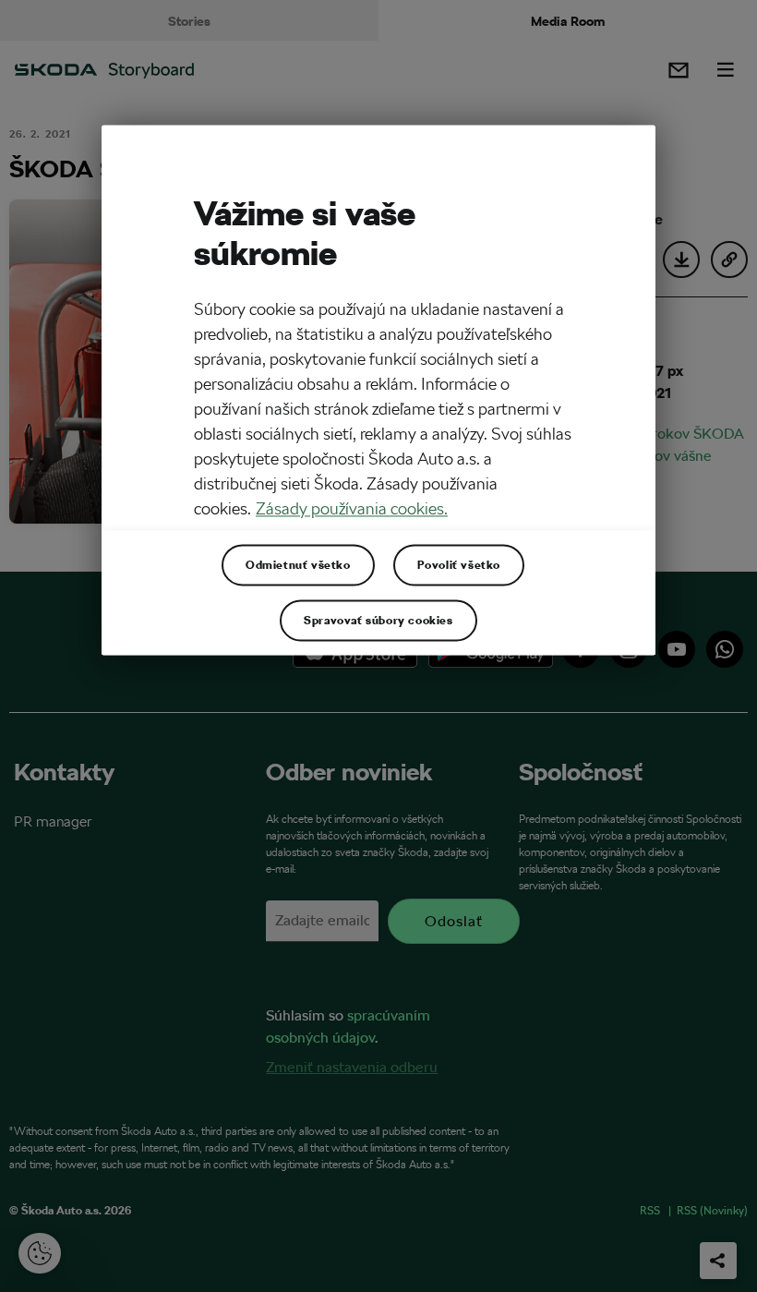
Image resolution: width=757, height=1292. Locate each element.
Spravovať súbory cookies (378, 619)
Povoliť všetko (458, 564)
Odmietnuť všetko (298, 564)
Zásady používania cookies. (352, 508)
